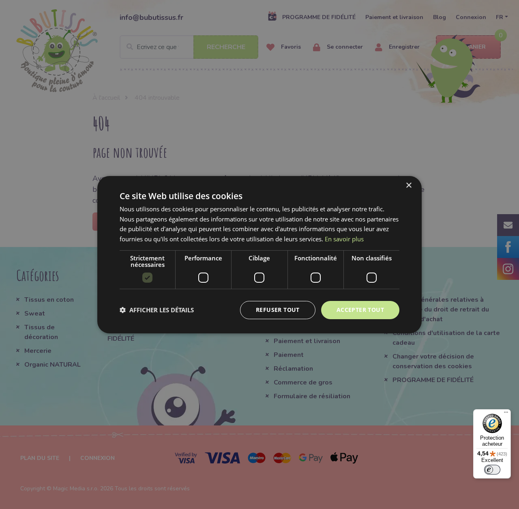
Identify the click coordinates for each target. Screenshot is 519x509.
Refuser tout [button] (278, 310)
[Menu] (506, 414)
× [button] (408, 185)
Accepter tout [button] (360, 310)
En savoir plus (344, 239)
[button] (157, 309)
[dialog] (259, 254)
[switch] (492, 470)
